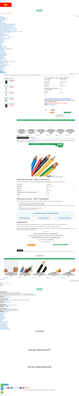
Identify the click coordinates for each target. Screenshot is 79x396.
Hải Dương (2, 314)
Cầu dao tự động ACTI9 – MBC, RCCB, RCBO (8, 28)
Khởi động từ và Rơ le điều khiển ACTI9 (7, 36)
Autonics (1, 40)
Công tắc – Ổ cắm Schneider (5, 38)
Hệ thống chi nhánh (3, 313)
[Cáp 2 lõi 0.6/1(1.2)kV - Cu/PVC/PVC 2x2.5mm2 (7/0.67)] (21, 127)
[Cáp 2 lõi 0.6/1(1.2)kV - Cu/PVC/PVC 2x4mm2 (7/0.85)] (68, 267)
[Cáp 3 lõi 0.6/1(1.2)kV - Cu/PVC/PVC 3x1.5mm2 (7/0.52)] (39, 267)
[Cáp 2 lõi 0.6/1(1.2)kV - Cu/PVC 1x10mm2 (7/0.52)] (41, 127)
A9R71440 (11, 98)
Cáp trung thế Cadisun (3, 65)
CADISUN (1, 63)
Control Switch (2, 42)
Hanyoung (1, 44)
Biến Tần (1, 21)
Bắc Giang (2, 315)
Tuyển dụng (2, 72)
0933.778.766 (51, 103)
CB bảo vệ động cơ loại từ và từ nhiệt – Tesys (8, 23)
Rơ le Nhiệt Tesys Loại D (4, 34)
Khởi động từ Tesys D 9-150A (5, 35)
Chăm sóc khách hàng (4, 321)
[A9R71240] (6, 88)
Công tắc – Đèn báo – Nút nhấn (5, 32)
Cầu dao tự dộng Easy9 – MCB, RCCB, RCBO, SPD (9, 29)
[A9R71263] (6, 94)
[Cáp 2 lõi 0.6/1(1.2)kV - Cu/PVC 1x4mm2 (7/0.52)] (60, 127)
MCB (1, 43)
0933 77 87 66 (60, 116)
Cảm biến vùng (2, 41)
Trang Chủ (1, 67)
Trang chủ (7, 75)
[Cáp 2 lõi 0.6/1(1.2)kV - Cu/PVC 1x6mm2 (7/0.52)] (51, 127)
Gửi (1, 285)
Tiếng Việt (13, 6)
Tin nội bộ (1, 73)
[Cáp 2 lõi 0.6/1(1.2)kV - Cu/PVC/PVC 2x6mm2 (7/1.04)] (54, 267)
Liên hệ (1, 71)
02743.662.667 (58, 103)
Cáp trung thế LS (3, 50)
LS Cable (12, 75)
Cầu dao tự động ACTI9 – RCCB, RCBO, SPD (7, 24)
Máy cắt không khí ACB (4, 18)
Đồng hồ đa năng (3, 20)
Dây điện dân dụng (3, 46)
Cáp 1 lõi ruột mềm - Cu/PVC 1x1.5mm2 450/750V (31, 75)
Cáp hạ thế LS (2, 51)
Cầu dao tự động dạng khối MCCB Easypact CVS (8, 30)
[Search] (10, 13)
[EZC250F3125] (6, 105)
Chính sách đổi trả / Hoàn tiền (5, 328)
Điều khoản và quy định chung (5, 329)
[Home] (39, 11)
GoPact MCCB (2, 39)
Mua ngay (52, 112)
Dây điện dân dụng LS (3, 55)
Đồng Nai (1, 316)
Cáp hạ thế (2, 56)
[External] (4, 385)
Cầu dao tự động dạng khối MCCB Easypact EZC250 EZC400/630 (11, 31)
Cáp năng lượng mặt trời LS (4, 54)
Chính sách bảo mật (3, 325)
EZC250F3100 (12, 80)
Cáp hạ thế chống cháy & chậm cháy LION (7, 61)
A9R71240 (11, 86)
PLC (0, 22)
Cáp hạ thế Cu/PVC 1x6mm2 (44, 217)
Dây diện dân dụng (3, 58)
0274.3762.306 (64, 103)
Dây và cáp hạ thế (3, 47)
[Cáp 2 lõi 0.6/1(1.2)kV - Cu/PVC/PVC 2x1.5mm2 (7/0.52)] (31, 127)
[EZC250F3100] (6, 82)
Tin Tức (1, 70)
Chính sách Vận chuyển (4, 327)
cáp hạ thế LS (22, 201)
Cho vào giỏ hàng (67, 112)
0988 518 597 (60, 244)
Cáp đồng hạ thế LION (3, 60)
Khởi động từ (2, 33)
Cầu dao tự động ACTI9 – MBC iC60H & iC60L (8, 26)
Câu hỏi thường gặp (3, 324)
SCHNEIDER (2, 17)
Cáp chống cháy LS (3, 52)
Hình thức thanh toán (3, 323)
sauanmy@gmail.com (53, 104)
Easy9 (1, 37)
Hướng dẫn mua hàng (3, 322)
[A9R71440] (6, 100)
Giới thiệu (1, 68)
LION (1, 59)
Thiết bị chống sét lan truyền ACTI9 (6, 25)
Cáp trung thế (2, 57)
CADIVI (1, 45)
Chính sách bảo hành (3, 326)
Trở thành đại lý (2, 317)
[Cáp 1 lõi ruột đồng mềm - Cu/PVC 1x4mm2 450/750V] (25, 267)
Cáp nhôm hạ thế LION (4, 62)
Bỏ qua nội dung (2, 0)
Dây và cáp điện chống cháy (5, 64)
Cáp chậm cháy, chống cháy (5, 48)
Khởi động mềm (2, 19)
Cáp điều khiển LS (3, 53)
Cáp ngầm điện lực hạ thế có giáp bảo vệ (7, 49)
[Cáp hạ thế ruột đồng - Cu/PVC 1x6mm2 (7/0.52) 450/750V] (11, 267)
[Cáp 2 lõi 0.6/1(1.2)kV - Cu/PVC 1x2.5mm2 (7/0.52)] (70, 127)
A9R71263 (11, 92)
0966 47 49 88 (6, 301)
